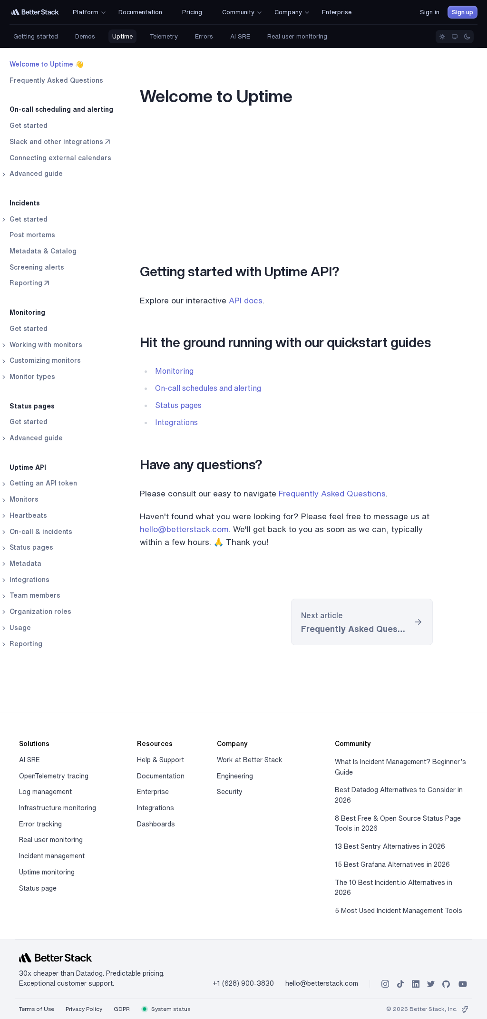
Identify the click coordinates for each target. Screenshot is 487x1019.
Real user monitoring (297, 36)
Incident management (52, 856)
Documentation (161, 776)
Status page (38, 888)
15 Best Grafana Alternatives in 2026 (392, 864)
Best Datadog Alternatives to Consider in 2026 (399, 795)
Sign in (429, 12)
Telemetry (164, 36)
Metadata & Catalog (43, 251)
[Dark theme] (467, 36)
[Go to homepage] (35, 12)
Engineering (235, 776)
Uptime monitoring (47, 872)
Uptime (122, 36)
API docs (246, 300)
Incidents (25, 203)
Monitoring (27, 312)
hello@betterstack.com (184, 529)
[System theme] (454, 36)
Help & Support (160, 760)
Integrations (176, 422)
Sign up (462, 12)
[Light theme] (442, 36)
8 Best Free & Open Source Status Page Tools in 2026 (398, 823)
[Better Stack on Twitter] (431, 984)
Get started (29, 125)
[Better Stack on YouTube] (463, 984)
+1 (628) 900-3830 (243, 983)
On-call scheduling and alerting (61, 109)
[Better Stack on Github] (446, 984)
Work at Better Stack (249, 760)
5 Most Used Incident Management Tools (398, 910)
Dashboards (156, 824)
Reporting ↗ (29, 283)
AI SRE (240, 36)
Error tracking (40, 824)
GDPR (122, 1009)
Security (230, 791)
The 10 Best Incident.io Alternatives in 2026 (393, 887)
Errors (204, 36)
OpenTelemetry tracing (53, 776)
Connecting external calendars (60, 158)
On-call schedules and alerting (208, 388)
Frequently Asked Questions (56, 80)
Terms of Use (36, 1009)
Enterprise (153, 791)
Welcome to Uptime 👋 (46, 64)
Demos (85, 36)
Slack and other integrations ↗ (60, 141)
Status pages (32, 406)
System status (170, 1009)
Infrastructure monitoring (57, 808)
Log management (45, 791)
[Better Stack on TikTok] (400, 984)
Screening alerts (37, 267)
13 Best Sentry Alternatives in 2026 (390, 846)
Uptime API (28, 467)
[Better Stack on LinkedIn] (415, 984)
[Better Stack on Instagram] (385, 984)
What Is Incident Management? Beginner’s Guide (400, 767)
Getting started (35, 36)
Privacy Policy (84, 1009)
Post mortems (32, 235)
